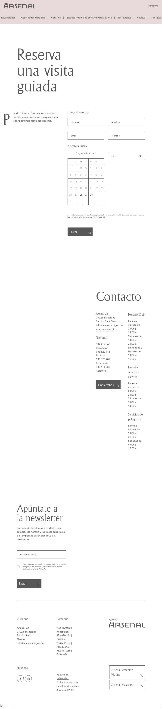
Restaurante (124, 18)
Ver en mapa (103, 329)
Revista (141, 18)
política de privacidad (96, 215)
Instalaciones (8, 18)
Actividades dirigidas (33, 18)
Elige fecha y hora (77, 146)
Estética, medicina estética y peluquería (89, 18)
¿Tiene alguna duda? (78, 113)
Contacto (156, 18)
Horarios (56, 18)
